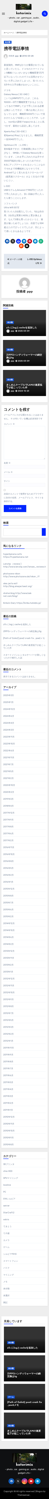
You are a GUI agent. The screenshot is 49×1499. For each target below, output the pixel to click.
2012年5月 (8, 1020)
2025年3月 (8, 695)
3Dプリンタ (8, 1164)
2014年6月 (8, 937)
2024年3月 (8, 730)
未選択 (6, 1295)
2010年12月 (9, 1117)
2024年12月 (9, 709)
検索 (6, 523)
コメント (9, 424)
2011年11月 (8, 1048)
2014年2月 (8, 944)
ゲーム (6, 1247)
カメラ (6, 1240)
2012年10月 (9, 992)
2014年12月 (9, 923)
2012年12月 (9, 978)
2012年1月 (8, 1041)
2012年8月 (8, 1006)
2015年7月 (8, 902)
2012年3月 (8, 1027)
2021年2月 (8, 778)
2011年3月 (8, 1096)
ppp (17, 56)
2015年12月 (9, 889)
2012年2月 (8, 1034)
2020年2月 (8, 792)
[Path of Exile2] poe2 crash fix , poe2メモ (24, 638)
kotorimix (23, 13)
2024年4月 (8, 723)
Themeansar (23, 1495)
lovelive (7, 1185)
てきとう (7, 1226)
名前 (7, 463)
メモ (5, 1281)
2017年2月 (8, 840)
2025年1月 (8, 702)
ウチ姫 (6, 1233)
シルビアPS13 (10, 1254)
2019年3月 (8, 799)
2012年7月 (8, 1013)
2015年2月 (8, 916)
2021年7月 (8, 764)
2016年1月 (8, 882)
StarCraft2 (8, 1212)
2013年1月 (8, 972)
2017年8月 (8, 826)
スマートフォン (10, 1261)
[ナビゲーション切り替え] (3, 13)
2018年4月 (8, 806)
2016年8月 (8, 861)
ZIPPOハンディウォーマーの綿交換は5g (22, 631)
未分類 (7, 42)
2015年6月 (8, 909)
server (6, 1205)
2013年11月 (8, 958)
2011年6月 (8, 1075)
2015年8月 (8, 895)
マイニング (8, 1275)
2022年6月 (8, 750)
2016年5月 (8, 868)
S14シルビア (9, 1199)
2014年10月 (9, 930)
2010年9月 (8, 1137)
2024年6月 (8, 716)
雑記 (5, 1302)
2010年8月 (8, 1144)
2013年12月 (9, 951)
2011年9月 (8, 1054)
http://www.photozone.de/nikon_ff (21, 576)
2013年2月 (8, 965)
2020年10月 (9, 785)
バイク (6, 1268)
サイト (7, 481)
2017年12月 (9, 813)
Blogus (39, 1491)
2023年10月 (9, 743)
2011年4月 (8, 1089)
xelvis (6, 1219)
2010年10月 (9, 1130)
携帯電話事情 (16, 49)
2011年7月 (8, 1068)
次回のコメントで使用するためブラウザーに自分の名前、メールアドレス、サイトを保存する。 (24, 498)
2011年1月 (8, 1110)
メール (8, 472)
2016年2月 (8, 875)
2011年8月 (8, 1061)
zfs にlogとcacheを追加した (21, 328)
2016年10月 (9, 854)
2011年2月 (8, 1103)
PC (4, 1192)
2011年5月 (8, 1082)
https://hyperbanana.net (15, 557)
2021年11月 (8, 757)
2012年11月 (8, 985)
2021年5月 (8, 771)
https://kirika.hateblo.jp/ (28, 603)
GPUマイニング (10, 1178)
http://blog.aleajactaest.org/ (17, 586)
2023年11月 (9, 737)
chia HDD (8, 1171)
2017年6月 (8, 833)
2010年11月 (8, 1124)
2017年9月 (8, 819)
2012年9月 (8, 999)
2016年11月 (8, 847)
